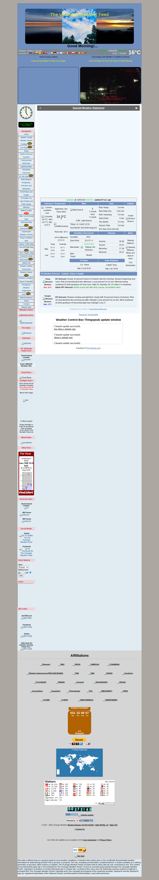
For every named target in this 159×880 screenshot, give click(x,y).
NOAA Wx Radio (26, 256)
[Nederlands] (46, 53)
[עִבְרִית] (61, 53)
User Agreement (89, 840)
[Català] (40, 53)
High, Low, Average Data (26, 217)
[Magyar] (64, 53)
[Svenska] (85, 53)
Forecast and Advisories (26, 161)
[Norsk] (70, 53)
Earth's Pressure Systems (26, 155)
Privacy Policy (105, 840)
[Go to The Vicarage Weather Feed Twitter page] (26, 538)
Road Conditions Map (26, 239)
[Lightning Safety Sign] (26, 321)
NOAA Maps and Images (26, 193)
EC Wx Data (24, 176)
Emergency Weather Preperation (26, 288)
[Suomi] (49, 53)
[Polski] (73, 53)
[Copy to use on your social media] (26, 618)
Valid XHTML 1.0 (101, 825)
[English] (30, 53)
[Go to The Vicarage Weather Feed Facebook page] (26, 551)
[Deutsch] (55, 53)
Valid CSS (113, 825)
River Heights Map (26, 253)
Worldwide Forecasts (26, 171)
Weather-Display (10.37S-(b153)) (81, 825)
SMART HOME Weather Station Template (26, 141)
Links (24, 294)
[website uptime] (85, 815)
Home (26, 134)
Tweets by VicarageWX (88, 315)
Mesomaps (24, 260)
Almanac (26, 207)
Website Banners (26, 297)
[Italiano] (67, 53)
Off (27, 573)
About (26, 301)
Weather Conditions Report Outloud (26, 279)
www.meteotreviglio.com (98, 309)
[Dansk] (43, 53)
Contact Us (80, 829)
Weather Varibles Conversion (26, 267)
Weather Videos (26, 272)
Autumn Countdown (79, 708)
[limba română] (79, 53)
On (19, 573)
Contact (26, 304)
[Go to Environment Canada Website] (26, 508)
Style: (20, 565)
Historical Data (26, 222)
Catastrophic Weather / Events (26, 233)
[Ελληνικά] (58, 53)
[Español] (82, 53)
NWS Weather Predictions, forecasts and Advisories (26, 184)
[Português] (76, 53)
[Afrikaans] (33, 53)
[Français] (52, 53)
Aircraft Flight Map (26, 247)
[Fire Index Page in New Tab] (26, 333)
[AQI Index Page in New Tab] (26, 343)
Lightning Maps (26, 166)
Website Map (26, 307)
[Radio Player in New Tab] (26, 359)
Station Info (26, 263)
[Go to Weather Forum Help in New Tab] (26, 521)
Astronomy (24, 228)
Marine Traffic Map (26, 244)
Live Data (23, 148)
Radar (26, 151)
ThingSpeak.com (93, 348)
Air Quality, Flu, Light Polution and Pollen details (26, 201)
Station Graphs (26, 210)
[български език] (37, 53)
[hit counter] (72, 815)
